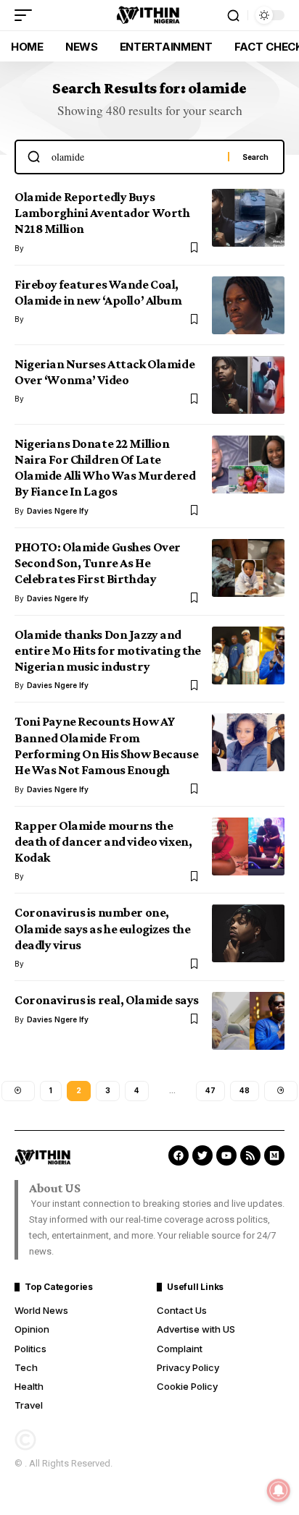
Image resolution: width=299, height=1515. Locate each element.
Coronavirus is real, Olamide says (107, 1000)
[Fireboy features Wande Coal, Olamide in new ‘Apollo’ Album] (248, 305)
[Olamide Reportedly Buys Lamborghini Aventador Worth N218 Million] (248, 218)
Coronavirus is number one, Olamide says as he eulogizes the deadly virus (102, 928)
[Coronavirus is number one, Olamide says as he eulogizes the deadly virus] (248, 933)
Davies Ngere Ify (58, 510)
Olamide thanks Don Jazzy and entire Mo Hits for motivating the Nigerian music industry (108, 650)
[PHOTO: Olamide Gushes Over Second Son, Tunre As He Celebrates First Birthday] (248, 568)
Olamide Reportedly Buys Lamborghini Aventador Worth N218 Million (102, 213)
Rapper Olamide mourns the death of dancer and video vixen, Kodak (103, 841)
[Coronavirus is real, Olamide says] (248, 1021)
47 (210, 1090)
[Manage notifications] (278, 1490)
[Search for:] (134, 157)
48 (244, 1090)
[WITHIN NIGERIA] (149, 15)
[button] (27, 15)
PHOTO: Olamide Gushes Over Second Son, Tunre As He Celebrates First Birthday (98, 563)
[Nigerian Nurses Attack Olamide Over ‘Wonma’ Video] (248, 385)
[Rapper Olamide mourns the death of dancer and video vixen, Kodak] (248, 846)
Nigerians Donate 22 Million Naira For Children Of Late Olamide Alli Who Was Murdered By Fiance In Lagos (105, 467)
